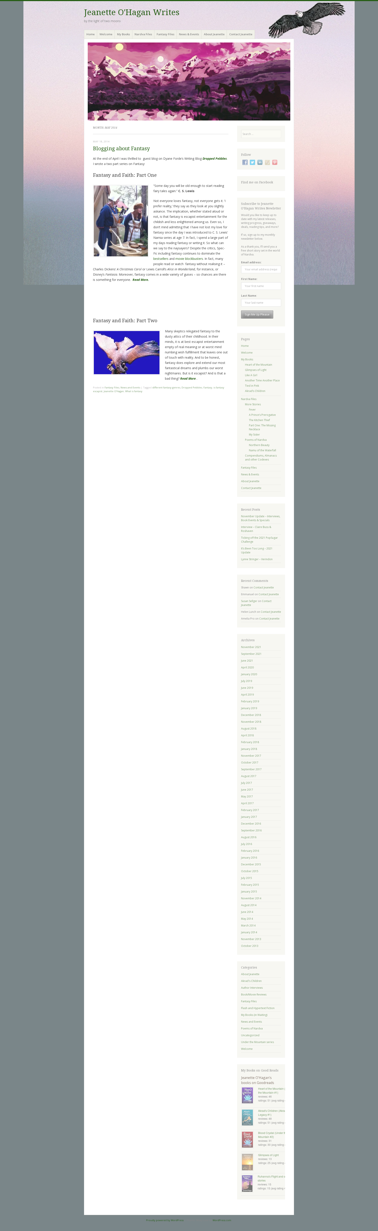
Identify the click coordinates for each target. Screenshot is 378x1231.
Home (90, 34)
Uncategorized (250, 1035)
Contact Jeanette (240, 34)
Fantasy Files (165, 34)
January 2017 (249, 817)
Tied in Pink (252, 386)
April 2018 (247, 735)
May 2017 (247, 796)
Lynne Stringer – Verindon (257, 559)
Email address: (251, 262)
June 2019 (247, 688)
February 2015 (250, 885)
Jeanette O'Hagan (114, 391)
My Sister (254, 434)
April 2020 (247, 667)
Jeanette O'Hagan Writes (131, 12)
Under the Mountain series (257, 1042)
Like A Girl (251, 375)
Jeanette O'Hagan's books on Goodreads (257, 1080)
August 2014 (248, 905)
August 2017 (248, 776)
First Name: (249, 279)
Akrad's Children (251, 981)
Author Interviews (252, 988)
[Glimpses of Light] (249, 1162)
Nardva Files (143, 34)
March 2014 (248, 925)
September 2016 (251, 830)
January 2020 (249, 674)
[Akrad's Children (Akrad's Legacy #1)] (249, 1118)
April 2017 (247, 803)
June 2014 (247, 912)
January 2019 (249, 708)
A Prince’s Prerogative (262, 415)
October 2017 (249, 762)
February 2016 (250, 851)
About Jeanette (214, 34)
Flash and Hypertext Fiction (258, 1008)
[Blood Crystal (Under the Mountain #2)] (249, 1140)
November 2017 (251, 756)
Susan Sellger (249, 601)
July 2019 (246, 681)
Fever (252, 409)
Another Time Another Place (262, 380)
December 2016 (251, 823)
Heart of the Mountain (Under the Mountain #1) (275, 1090)
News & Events (189, 34)
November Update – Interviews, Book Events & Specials (260, 518)
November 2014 (251, 898)
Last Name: (249, 296)
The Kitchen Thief (259, 420)
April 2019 (247, 694)
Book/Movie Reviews (253, 994)
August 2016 (248, 837)
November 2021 (251, 647)
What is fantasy (133, 391)
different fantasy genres (166, 387)
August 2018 (248, 728)
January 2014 (249, 932)
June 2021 (247, 660)
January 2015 (249, 891)
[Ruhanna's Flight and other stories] (249, 1184)
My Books (123, 34)
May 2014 (247, 919)
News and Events (130, 387)
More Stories (253, 404)
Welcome (106, 34)
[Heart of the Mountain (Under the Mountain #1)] (249, 1096)
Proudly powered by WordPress (165, 1220)
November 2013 (251, 939)
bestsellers (160, 259)
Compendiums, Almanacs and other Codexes (261, 457)
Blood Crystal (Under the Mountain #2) (272, 1135)
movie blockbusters (189, 259)
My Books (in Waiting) (254, 1015)
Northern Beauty (259, 445)
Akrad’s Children (255, 391)
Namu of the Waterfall (262, 450)
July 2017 (246, 783)
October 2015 (249, 871)
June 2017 (247, 790)
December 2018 (251, 715)
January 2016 (249, 857)
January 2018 (249, 749)
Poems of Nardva (256, 440)
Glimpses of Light (255, 370)
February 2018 (250, 742)
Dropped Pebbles (192, 387)
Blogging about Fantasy (121, 149)
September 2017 (251, 769)
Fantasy (207, 387)
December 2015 (251, 864)
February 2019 (250, 701)
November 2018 (251, 722)
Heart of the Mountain (258, 365)
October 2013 (249, 946)
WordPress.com (222, 1220)
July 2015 (246, 878)
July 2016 (246, 844)
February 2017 (250, 810)
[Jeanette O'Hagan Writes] (189, 81)
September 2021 (251, 654)
